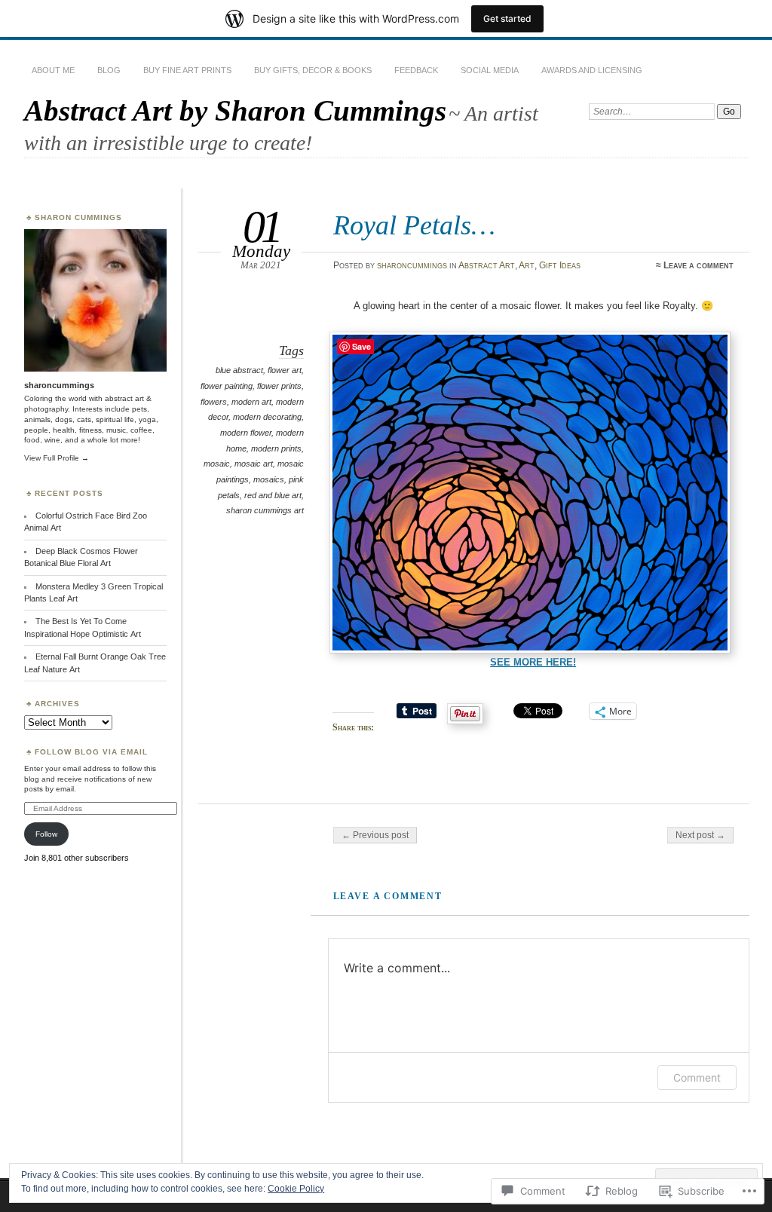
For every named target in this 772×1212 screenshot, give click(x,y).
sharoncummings (412, 265)
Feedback (416, 70)
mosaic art (253, 463)
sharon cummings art (265, 510)
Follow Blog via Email (91, 752)
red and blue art (273, 495)
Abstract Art (486, 265)
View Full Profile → (56, 458)
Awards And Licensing (591, 70)
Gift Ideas (560, 265)
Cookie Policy (296, 1188)
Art (527, 265)
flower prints (279, 385)
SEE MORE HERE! (533, 662)
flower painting (227, 385)
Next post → (700, 835)
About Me (53, 70)
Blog (109, 70)
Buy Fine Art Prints (187, 70)
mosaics (268, 479)
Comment (697, 1077)
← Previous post (375, 835)
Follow (46, 834)
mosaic (217, 463)
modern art (251, 401)
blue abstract (239, 370)
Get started (507, 18)
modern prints (276, 448)
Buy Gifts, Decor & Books (313, 70)
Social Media (490, 70)
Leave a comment (698, 265)
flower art (285, 370)
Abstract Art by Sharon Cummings (235, 110)
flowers (214, 401)
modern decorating (267, 416)
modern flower (245, 432)
